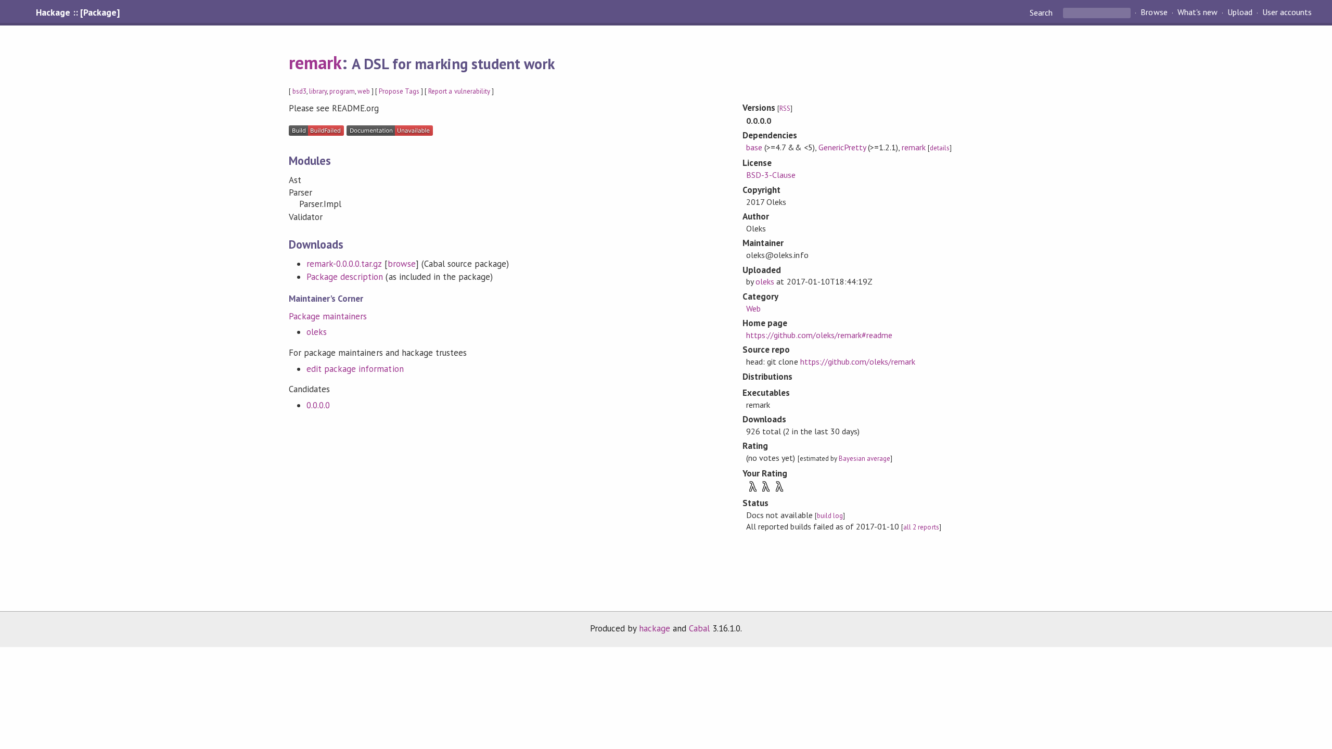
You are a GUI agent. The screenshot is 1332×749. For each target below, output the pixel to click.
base (754, 147)
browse (402, 263)
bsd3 (299, 91)
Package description (344, 276)
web (363, 91)
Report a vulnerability (459, 91)
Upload (1239, 12)
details (940, 148)
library (318, 91)
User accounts (1287, 12)
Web (753, 308)
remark (315, 62)
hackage (654, 628)
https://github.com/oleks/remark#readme (819, 335)
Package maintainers (328, 316)
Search (1042, 12)
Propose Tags (399, 91)
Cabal (699, 628)
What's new (1197, 12)
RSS (784, 108)
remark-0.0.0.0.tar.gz (344, 263)
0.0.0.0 (318, 405)
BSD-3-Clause (771, 175)
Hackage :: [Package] (77, 12)
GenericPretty (842, 147)
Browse (1154, 12)
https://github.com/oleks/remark (858, 361)
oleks (316, 332)
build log (830, 515)
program (341, 91)
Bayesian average (864, 458)
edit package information (355, 368)
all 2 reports (921, 527)
